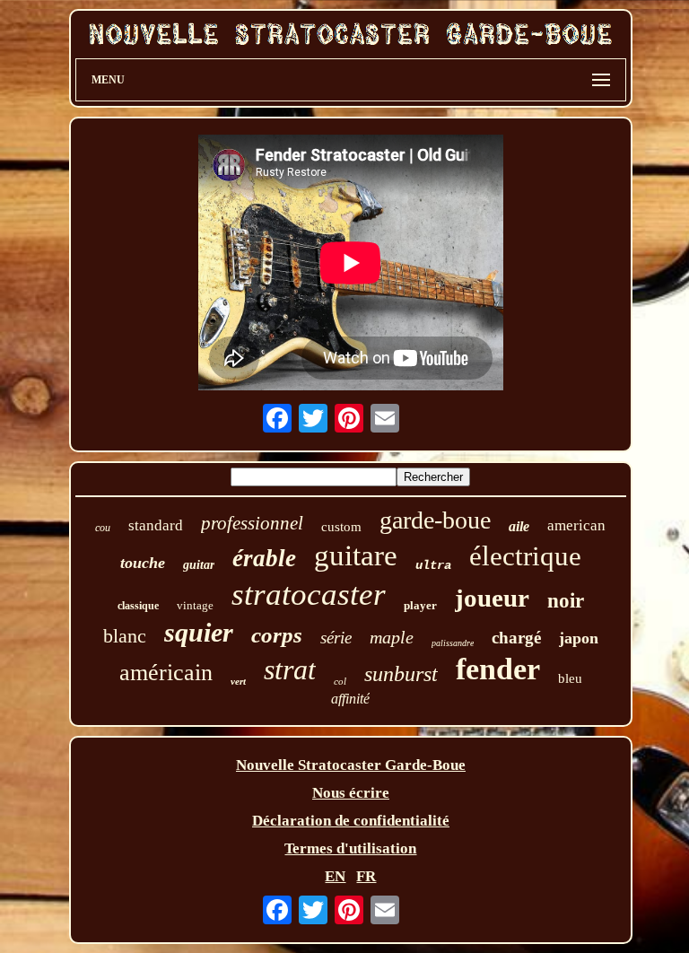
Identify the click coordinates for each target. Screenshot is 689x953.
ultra (433, 565)
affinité (350, 698)
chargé (516, 637)
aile (519, 526)
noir (565, 601)
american (576, 525)
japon (578, 638)
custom (341, 527)
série (336, 637)
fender (498, 669)
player (420, 605)
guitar (198, 565)
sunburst (401, 674)
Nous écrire (350, 792)
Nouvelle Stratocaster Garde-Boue (351, 765)
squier (198, 632)
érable (264, 558)
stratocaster (308, 594)
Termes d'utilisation (350, 848)
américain (166, 673)
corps (276, 635)
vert (238, 681)
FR (366, 876)
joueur (492, 597)
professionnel (252, 523)
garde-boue (435, 520)
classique (138, 605)
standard (155, 525)
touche (142, 563)
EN (335, 876)
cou (102, 527)
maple (392, 637)
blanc (124, 636)
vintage (195, 605)
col (340, 681)
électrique (525, 556)
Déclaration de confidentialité (350, 820)
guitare (355, 555)
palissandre (453, 643)
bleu (570, 678)
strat (290, 669)
